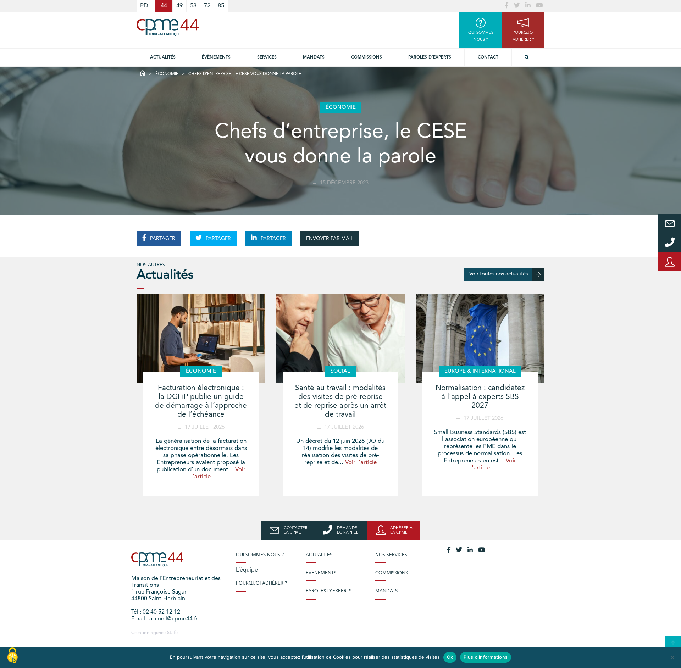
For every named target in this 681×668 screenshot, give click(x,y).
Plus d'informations (486, 657)
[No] (672, 657)
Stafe (172, 632)
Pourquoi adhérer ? (261, 583)
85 (221, 6)
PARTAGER (162, 238)
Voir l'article (361, 463)
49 (179, 6)
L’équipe (247, 570)
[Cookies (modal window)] (12, 656)
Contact (488, 57)
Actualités (163, 57)
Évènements (216, 57)
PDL (145, 6)
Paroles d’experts (429, 57)
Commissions (366, 57)
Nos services (391, 555)
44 (164, 6)
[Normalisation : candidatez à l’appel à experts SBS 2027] (480, 338)
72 (207, 6)
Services (267, 57)
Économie (166, 74)
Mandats (314, 57)
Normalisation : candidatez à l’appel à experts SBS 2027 (480, 397)
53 (193, 6)
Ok (450, 657)
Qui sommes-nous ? (260, 555)
